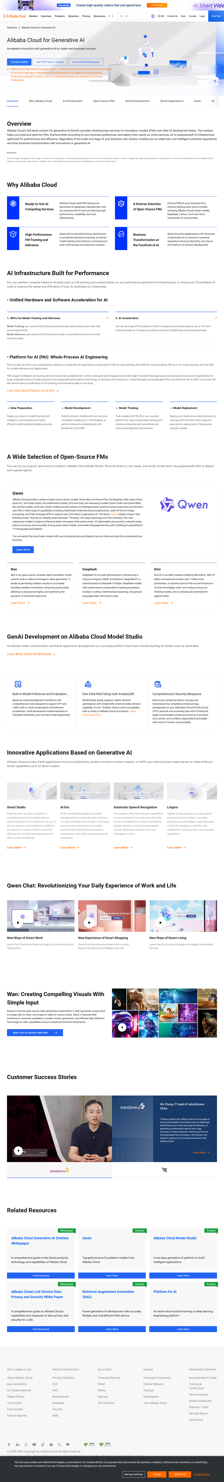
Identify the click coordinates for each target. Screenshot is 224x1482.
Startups (149, 1390)
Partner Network (153, 1384)
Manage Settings (133, 1474)
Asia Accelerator (17, 1384)
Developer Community (157, 1377)
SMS (55, 1415)
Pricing (86, 16)
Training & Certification (196, 1386)
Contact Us (172, 16)
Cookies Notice (202, 1474)
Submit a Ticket (198, 1407)
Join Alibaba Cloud (155, 1403)
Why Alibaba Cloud (40, 101)
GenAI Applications (172, 101)
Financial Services (109, 1377)
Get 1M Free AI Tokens (50, 62)
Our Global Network (19, 1390)
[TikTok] (43, 1444)
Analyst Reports (16, 1415)
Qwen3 (114, 514)
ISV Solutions (106, 1403)
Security (57, 1409)
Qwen (197, 101)
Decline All (179, 1474)
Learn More (23, 549)
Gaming (103, 1396)
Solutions (73, 16)
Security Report (198, 1413)
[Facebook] (9, 1444)
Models (33, 16)
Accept (157, 1474)
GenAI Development (137, 101)
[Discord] (68, 1444)
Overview (46, 16)
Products (60, 16)
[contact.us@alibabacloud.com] (51, 1444)
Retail (101, 1384)
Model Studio (60, 1396)
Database (58, 1403)
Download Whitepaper (86, 62)
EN (162, 16)
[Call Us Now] (59, 1444)
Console (193, 16)
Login (202, 16)
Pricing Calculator (63, 1377)
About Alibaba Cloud (19, 1377)
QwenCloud (196, 1419)
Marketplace (151, 1396)
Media (102, 1390)
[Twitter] (26, 1444)
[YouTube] (34, 1444)
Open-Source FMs (104, 101)
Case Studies (15, 1409)
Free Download (41, 1275)
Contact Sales (19, 62)
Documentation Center (203, 1377)
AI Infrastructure (72, 101)
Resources (99, 16)
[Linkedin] (17, 1444)
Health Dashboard (200, 1400)
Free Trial (216, 16)
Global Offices (15, 1396)
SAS (55, 1390)
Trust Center (14, 1403)
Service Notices (198, 1394)
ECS (55, 1384)
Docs (183, 16)
